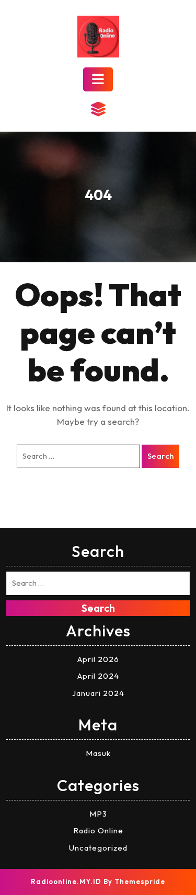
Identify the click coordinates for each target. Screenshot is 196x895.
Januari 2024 (98, 693)
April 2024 (98, 676)
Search (160, 456)
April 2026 (98, 659)
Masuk (98, 753)
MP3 (98, 814)
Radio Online (98, 830)
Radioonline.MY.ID (66, 881)
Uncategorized (98, 848)
